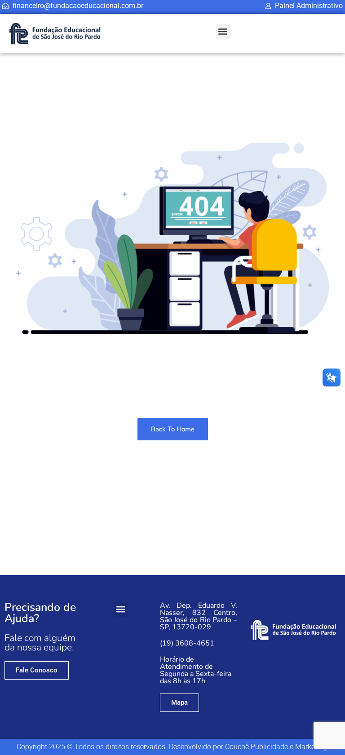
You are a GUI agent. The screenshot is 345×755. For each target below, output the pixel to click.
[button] (223, 31)
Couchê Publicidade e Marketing (276, 746)
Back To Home (173, 429)
